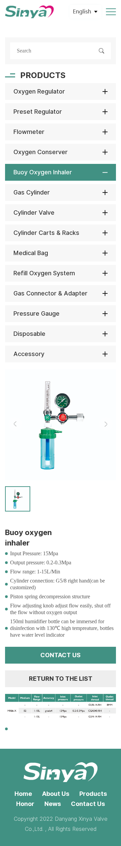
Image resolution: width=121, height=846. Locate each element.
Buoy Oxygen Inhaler (42, 172)
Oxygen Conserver (40, 151)
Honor (25, 803)
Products (93, 793)
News (52, 803)
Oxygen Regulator (39, 91)
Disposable (29, 333)
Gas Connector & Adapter (50, 293)
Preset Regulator (37, 111)
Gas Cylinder (31, 192)
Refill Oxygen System (44, 273)
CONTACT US (60, 655)
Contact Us (88, 803)
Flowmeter (28, 131)
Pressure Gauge (36, 313)
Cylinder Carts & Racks (46, 232)
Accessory (28, 353)
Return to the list (60, 678)
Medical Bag (30, 252)
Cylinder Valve (33, 212)
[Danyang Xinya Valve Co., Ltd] (29, 12)
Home (23, 793)
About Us (55, 793)
